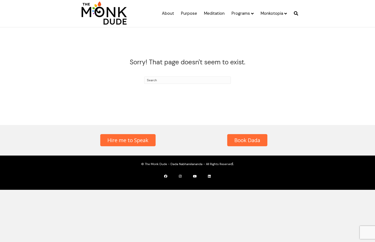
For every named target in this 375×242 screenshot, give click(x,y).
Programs (241, 13)
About (168, 13)
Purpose (189, 13)
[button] (128, 140)
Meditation (214, 13)
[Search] (294, 13)
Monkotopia (272, 13)
